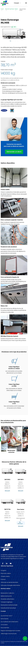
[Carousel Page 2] (12, 41)
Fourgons (3, 570)
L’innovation (4, 624)
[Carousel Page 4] (17, 41)
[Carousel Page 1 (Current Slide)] (10, 41)
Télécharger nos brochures (9, 633)
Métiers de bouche (6, 596)
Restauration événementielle (9, 605)
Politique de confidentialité (16, 641)
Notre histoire (4, 618)
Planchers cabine (6, 573)
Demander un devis (14, 151)
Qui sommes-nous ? (6, 615)
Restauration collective (7, 593)
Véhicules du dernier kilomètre (9, 582)
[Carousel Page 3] (15, 41)
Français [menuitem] (16, 3)
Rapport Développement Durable (10, 630)
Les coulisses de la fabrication (9, 621)
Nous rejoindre (5, 627)
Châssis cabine (5, 576)
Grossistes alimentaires (7, 599)
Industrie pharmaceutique (8, 608)
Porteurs (3, 579)
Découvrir (7, 490)
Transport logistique (6, 602)
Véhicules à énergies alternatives (10, 585)
